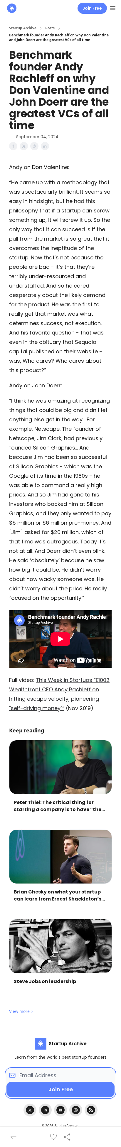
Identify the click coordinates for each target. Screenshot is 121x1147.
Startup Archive (22, 28)
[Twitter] (29, 1110)
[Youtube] (60, 1110)
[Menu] (112, 7)
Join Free (92, 8)
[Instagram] (75, 1110)
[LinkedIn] (45, 1110)
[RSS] (91, 1110)
